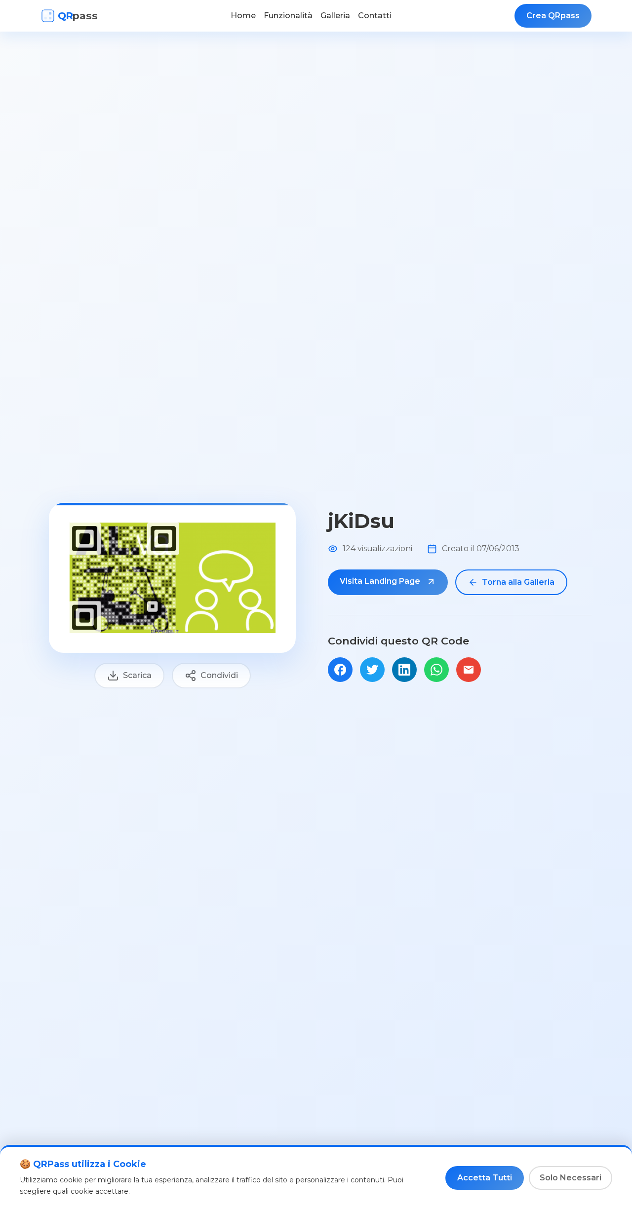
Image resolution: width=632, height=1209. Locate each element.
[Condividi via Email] (468, 669)
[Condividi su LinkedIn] (404, 669)
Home (243, 15)
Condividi (219, 675)
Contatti (375, 15)
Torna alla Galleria (518, 582)
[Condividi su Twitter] (372, 669)
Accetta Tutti (484, 1177)
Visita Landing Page (381, 581)
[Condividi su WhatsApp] (436, 669)
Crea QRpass (553, 15)
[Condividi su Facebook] (340, 669)
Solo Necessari (570, 1177)
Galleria (335, 15)
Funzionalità (288, 15)
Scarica (137, 675)
